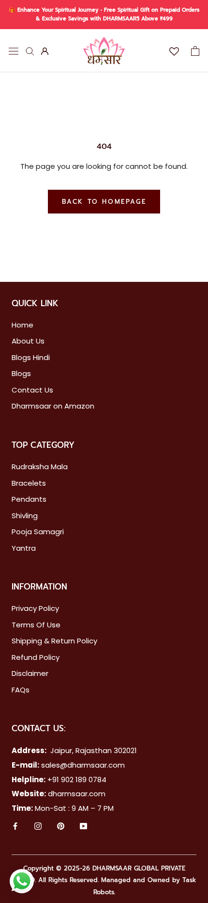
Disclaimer (30, 673)
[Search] (30, 51)
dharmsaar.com (76, 793)
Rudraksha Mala (40, 466)
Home (22, 325)
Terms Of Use (36, 625)
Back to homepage (104, 201)
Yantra (24, 548)
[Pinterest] (60, 827)
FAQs (21, 690)
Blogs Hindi (31, 357)
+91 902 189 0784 (76, 779)
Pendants (29, 499)
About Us (28, 341)
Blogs (21, 373)
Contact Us (32, 390)
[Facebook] (15, 827)
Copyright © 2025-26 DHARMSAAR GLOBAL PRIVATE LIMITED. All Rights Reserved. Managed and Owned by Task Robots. (104, 880)
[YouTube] (83, 827)
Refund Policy (35, 657)
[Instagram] (38, 827)
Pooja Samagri (38, 531)
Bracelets (29, 483)
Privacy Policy (35, 608)
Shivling (25, 515)
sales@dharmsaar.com (83, 765)
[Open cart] (195, 51)
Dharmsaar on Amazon (53, 406)
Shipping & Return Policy (54, 641)
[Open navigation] (13, 50)
